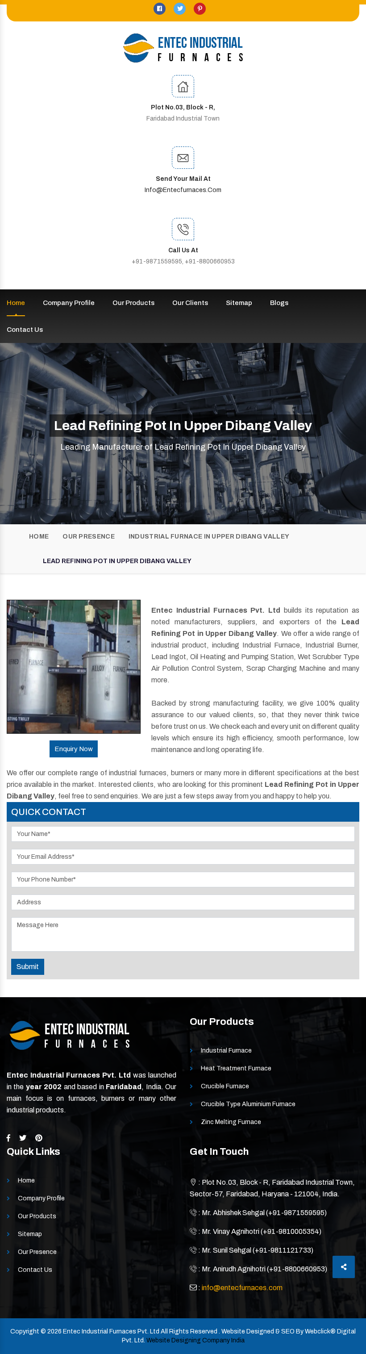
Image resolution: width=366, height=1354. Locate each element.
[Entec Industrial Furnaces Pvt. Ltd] (183, 48)
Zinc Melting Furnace (231, 1122)
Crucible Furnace (225, 1086)
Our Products (133, 302)
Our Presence (88, 536)
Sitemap (239, 302)
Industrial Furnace (226, 1050)
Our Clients (190, 302)
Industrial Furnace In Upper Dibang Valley (209, 536)
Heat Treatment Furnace (236, 1068)
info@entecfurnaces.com (183, 190)
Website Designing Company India (195, 1340)
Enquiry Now (73, 748)
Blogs (279, 302)
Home (16, 302)
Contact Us (25, 329)
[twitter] (180, 8)
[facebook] (160, 8)
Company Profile (69, 302)
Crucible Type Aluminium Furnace (248, 1104)
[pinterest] (200, 8)
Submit (28, 966)
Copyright (24, 1331)
